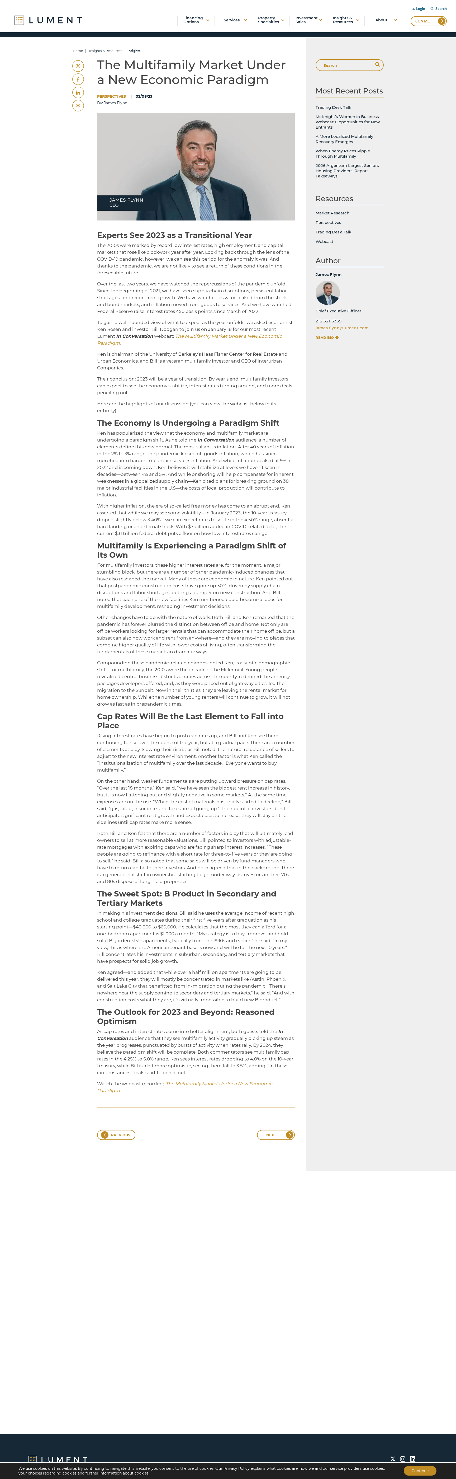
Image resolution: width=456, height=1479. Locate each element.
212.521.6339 (329, 320)
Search (441, 9)
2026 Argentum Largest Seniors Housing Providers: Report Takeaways (347, 171)
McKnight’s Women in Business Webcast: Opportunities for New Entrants (348, 122)
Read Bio (325, 337)
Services (232, 20)
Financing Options (193, 20)
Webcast (324, 241)
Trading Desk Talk (333, 107)
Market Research (332, 212)
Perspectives (111, 96)
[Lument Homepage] (57, 1459)
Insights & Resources (343, 20)
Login (420, 8)
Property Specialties (268, 20)
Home (78, 51)
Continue (420, 1470)
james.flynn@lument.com (342, 328)
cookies (142, 1473)
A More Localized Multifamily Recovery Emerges (344, 139)
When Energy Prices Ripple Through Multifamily (343, 153)
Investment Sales (307, 20)
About (381, 20)
